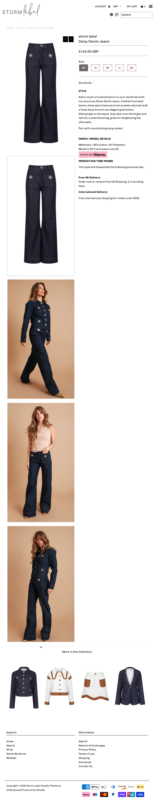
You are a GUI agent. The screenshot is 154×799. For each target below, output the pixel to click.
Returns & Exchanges (92, 745)
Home (10, 28)
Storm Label (33, 785)
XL (131, 67)
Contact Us (85, 766)
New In (10, 745)
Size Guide (85, 82)
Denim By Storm (16, 753)
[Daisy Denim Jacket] (24, 714)
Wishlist (11, 757)
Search (83, 741)
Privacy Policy (87, 749)
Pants (21, 28)
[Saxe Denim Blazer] (130, 714)
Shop (9, 749)
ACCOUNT (101, 6)
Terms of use (86, 753)
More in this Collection (77, 652)
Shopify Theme (49, 785)
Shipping (84, 757)
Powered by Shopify (33, 790)
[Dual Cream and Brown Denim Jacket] (59, 714)
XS (83, 67)
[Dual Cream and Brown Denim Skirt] (94, 714)
